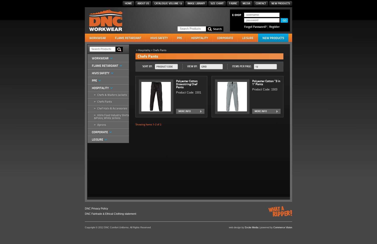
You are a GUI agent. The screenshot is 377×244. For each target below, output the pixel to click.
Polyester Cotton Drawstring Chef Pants (187, 84)
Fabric (233, 3)
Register (274, 26)
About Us (143, 3)
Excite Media (251, 227)
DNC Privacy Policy (96, 208)
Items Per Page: (242, 66)
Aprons (101, 124)
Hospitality (199, 38)
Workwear (97, 38)
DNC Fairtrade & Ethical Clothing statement (110, 213)
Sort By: (147, 66)
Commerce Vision (282, 227)
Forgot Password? (255, 26)
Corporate (225, 38)
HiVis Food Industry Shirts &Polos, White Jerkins (111, 117)
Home (128, 3)
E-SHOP (236, 15)
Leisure (248, 38)
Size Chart (217, 3)
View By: (192, 66)
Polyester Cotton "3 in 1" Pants (266, 82)
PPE (179, 38)
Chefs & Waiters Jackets (112, 95)
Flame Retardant (128, 38)
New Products (280, 3)
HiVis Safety (159, 38)
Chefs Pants (104, 101)
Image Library (196, 3)
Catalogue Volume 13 (168, 3)
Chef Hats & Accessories (112, 108)
